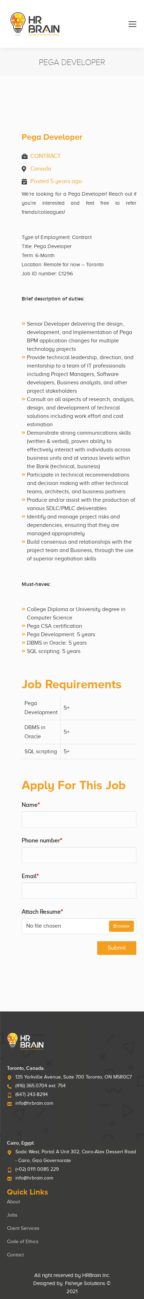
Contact (15, 1254)
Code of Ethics (22, 1241)
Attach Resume (42, 911)
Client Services (23, 1228)
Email (30, 876)
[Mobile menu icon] (132, 24)
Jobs (12, 1215)
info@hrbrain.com (34, 1103)
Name (31, 804)
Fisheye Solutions (85, 1283)
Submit (117, 947)
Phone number (42, 840)
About (13, 1201)
